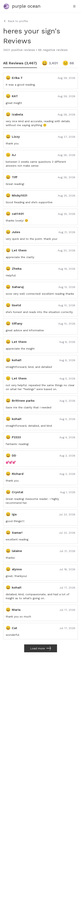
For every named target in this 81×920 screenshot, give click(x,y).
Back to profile (18, 21)
